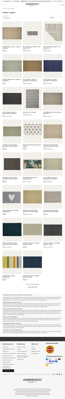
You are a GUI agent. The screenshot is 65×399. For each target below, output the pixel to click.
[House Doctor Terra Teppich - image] (32, 99)
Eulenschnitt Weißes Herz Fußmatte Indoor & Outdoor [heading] (11, 211)
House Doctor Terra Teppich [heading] (29, 112)
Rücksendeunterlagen (21, 353)
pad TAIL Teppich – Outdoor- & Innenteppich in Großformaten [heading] (30, 80)
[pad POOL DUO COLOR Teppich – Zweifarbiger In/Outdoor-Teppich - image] (12, 131)
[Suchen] (4, 5)
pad (3, 49)
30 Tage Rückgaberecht (22, 351)
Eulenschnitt (25, 147)
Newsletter (33, 349)
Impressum (17, 374)
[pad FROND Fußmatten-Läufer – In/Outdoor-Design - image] (32, 164)
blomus (24, 49)
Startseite (4, 8)
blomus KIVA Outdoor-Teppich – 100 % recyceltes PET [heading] (32, 47)
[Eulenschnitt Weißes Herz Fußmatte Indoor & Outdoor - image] (12, 197)
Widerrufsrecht (47, 374)
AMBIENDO (7, 374)
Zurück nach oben (32, 287)
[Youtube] (57, 374)
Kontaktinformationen (39, 374)
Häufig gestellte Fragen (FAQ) (9, 349)
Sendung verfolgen (6, 362)
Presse (32, 346)
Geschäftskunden (35, 353)
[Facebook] (53, 374)
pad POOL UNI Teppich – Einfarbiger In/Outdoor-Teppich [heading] (31, 243)
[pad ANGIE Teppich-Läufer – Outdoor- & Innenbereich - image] (12, 33)
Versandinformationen (21, 346)
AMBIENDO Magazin (35, 351)
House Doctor (25, 113)
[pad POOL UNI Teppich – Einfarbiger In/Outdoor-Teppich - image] (32, 229)
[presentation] (12, 48)
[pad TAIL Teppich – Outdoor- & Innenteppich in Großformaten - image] (32, 66)
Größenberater (6, 351)
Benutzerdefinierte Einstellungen (9, 353)
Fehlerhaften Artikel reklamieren (9, 357)
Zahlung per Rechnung (7, 355)
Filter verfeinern (7, 18)
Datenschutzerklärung (24, 374)
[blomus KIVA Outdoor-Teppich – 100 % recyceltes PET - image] (32, 33)
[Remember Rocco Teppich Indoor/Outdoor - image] (12, 262)
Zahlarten (19, 349)
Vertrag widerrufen (8, 370)
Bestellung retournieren (7, 360)
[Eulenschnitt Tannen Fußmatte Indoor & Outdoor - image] (32, 131)
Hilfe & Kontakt (6, 346)
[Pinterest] (61, 374)
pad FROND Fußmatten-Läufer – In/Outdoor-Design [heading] (30, 178)
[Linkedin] (59, 374)
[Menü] (1, 4)
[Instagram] (55, 374)
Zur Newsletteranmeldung (8, 364)
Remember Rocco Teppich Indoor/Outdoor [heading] (9, 276)
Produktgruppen (20, 359)
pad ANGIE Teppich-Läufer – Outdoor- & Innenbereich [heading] (12, 47)
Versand (33, 374)
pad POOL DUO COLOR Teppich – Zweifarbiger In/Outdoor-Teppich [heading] (10, 145)
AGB (30, 374)
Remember (5, 278)
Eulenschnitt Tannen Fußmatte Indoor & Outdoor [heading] (32, 145)
